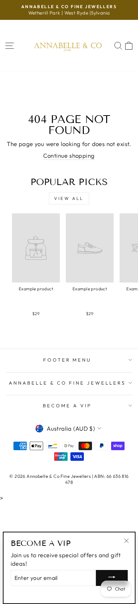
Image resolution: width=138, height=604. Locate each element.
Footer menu (67, 360)
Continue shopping (68, 155)
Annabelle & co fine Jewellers (67, 383)
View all (69, 198)
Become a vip (67, 405)
